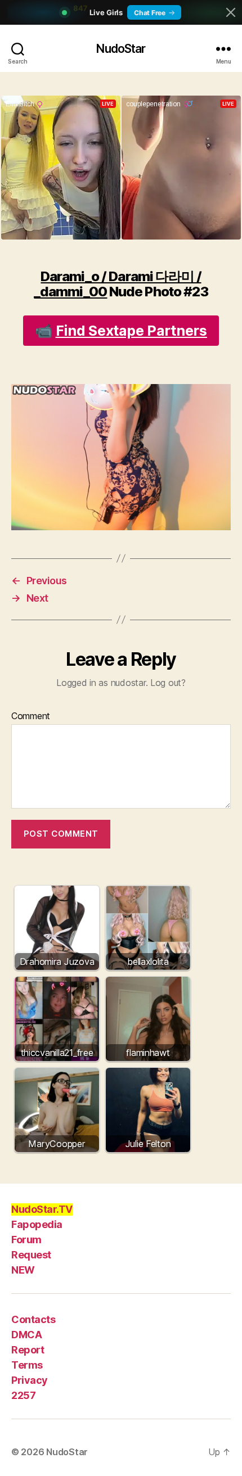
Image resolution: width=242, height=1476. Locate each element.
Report (27, 1350)
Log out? (168, 682)
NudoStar (120, 49)
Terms (27, 1365)
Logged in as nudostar (100, 682)
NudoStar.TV (42, 1209)
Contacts (33, 1319)
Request (31, 1255)
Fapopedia (36, 1224)
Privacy (29, 1380)
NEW (23, 1270)
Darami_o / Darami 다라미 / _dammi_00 (117, 284)
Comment (30, 716)
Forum (26, 1239)
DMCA (26, 1334)
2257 (23, 1395)
